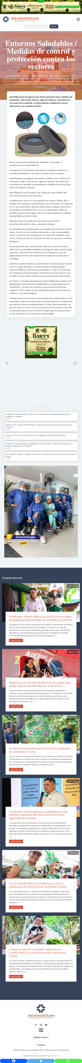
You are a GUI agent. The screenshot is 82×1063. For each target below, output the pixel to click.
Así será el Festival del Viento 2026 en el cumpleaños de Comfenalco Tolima (40, 750)
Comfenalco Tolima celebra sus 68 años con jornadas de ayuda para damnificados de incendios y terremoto (40, 618)
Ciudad (7, 419)
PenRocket (54, 1056)
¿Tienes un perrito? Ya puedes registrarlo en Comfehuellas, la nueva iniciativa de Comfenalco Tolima (37, 953)
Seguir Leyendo (16, 640)
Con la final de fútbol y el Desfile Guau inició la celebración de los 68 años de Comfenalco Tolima (38, 885)
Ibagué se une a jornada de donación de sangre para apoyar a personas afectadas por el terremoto (39, 684)
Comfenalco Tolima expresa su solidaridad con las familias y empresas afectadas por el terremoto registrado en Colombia (38, 815)
